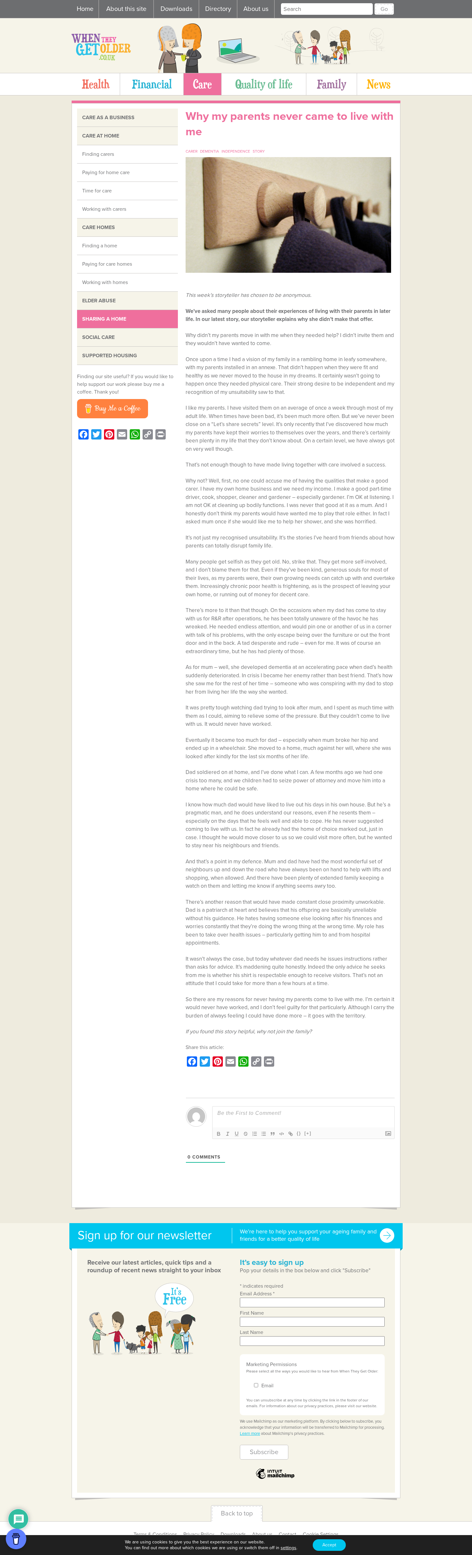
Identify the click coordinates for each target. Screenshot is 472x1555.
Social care (98, 337)
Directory (218, 9)
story (259, 151)
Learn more (250, 1433)
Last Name (251, 1332)
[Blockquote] (272, 1134)
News (378, 84)
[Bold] (218, 1134)
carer (191, 151)
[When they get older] (101, 59)
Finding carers (98, 154)
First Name (252, 1313)
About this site (126, 9)
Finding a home (99, 246)
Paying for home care (106, 172)
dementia (209, 151)
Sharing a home (104, 319)
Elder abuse (99, 301)
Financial (152, 84)
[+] (307, 1133)
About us (255, 9)
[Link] (290, 1134)
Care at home (100, 136)
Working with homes (105, 282)
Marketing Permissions (271, 1364)
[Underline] (236, 1134)
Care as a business (108, 117)
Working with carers (104, 209)
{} (299, 1133)
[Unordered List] (263, 1134)
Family (331, 84)
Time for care (97, 191)
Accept (329, 1545)
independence (236, 151)
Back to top (237, 1513)
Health (95, 84)
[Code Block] (281, 1134)
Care (202, 84)
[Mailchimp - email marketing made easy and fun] (275, 1478)
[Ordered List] (254, 1134)
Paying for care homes (107, 264)
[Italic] (227, 1134)
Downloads (176, 9)
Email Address (257, 1294)
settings (288, 1548)
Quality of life (264, 84)
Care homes (98, 227)
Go (384, 9)
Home (85, 9)
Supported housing (109, 355)
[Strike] (245, 1134)
